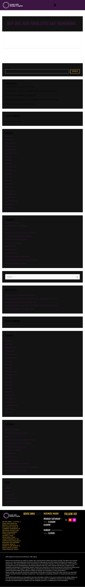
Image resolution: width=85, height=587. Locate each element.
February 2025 (10, 143)
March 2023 (9, 187)
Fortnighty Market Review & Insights (18, 236)
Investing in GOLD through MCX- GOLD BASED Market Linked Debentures (32, 100)
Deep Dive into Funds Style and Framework (22, 39)
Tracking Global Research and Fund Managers (22, 260)
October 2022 (10, 197)
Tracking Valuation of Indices (15, 263)
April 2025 (8, 139)
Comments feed (11, 498)
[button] (55, 5)
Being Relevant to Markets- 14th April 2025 (20, 95)
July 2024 (8, 156)
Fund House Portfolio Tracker (15, 239)
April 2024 (8, 163)
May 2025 (8, 136)
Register (8, 488)
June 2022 (8, 208)
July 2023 (8, 174)
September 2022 (11, 201)
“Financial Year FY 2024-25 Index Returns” (20, 87)
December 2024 (11, 150)
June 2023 (9, 177)
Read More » (10, 43)
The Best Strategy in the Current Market (19, 104)
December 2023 (11, 167)
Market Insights (10, 250)
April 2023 (8, 184)
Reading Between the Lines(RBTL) (17, 257)
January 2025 (10, 146)
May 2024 (8, 160)
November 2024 (11, 153)
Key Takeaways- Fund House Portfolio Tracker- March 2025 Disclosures (31, 91)
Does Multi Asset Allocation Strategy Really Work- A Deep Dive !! (40, 35)
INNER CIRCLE (10, 246)
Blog (7, 229)
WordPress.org (10, 501)
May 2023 (8, 180)
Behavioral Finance (12, 222)
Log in (7, 491)
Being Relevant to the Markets (16, 226)
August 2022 (9, 204)
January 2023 (10, 191)
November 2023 (11, 170)
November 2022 (11, 194)
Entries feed (9, 495)
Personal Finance (11, 253)
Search (7, 68)
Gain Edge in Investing (13, 243)
